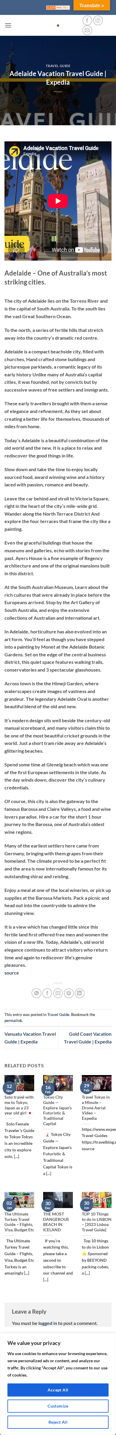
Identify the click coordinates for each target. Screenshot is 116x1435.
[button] (8, 25)
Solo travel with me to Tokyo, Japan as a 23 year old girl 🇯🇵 (19, 1105)
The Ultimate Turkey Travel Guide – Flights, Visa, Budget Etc (19, 1222)
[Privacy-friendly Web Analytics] (58, 7)
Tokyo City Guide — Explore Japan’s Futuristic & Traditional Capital (57, 1110)
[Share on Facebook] (47, 993)
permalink (13, 1020)
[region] (58, 1384)
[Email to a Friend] (58, 993)
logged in (47, 1323)
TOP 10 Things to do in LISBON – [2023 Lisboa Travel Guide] (97, 1222)
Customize (58, 1405)
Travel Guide (58, 66)
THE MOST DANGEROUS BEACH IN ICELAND (56, 1222)
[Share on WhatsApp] (36, 993)
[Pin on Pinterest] (69, 993)
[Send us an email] (87, 30)
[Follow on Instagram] (98, 20)
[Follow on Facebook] (87, 20)
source (11, 972)
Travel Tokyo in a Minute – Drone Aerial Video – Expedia (96, 1108)
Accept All (58, 1389)
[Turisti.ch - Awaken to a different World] (58, 25)
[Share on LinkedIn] (79, 993)
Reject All (58, 1422)
